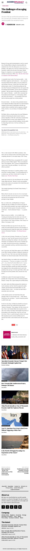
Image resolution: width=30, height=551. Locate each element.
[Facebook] (3, 29)
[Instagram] (7, 507)
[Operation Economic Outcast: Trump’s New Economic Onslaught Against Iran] (15, 352)
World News (5, 5)
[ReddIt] (17, 29)
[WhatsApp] (10, 29)
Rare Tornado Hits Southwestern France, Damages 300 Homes (14, 384)
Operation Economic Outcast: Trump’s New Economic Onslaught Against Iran (14, 362)
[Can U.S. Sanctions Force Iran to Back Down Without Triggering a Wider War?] (15, 419)
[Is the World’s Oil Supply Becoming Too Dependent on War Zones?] (15, 442)
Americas (4, 358)
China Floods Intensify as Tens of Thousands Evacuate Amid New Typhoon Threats (15, 407)
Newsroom (11, 24)
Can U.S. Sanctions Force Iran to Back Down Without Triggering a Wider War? (15, 429)
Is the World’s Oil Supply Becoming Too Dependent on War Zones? (13, 452)
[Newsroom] (3, 23)
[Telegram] (20, 29)
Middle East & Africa (6, 425)
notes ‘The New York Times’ (11, 176)
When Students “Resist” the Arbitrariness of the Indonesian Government (7, 471)
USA (17, 324)
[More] (24, 29)
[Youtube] (20, 507)
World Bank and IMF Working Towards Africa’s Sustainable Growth (22, 471)
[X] (6, 29)
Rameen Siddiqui (5, 365)
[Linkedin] (13, 29)
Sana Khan (4, 387)
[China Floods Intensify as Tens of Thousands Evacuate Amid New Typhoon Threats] (15, 397)
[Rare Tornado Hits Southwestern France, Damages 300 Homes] (15, 375)
